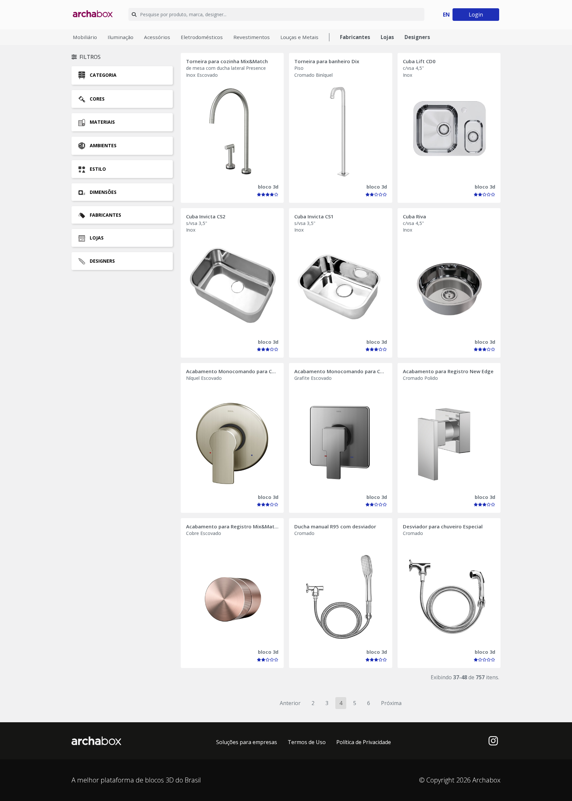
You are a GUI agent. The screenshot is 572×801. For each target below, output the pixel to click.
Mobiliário (85, 37)
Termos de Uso (307, 742)
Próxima (391, 703)
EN (446, 14)
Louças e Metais (299, 37)
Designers (417, 37)
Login (476, 14)
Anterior (290, 703)
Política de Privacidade (363, 742)
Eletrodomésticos (202, 37)
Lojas (387, 37)
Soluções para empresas (246, 742)
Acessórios (157, 37)
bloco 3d (268, 187)
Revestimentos (251, 37)
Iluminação (120, 37)
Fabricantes (355, 37)
